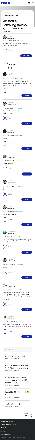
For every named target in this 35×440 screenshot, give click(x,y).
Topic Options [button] (29, 17)
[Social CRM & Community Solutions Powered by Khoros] (28, 415)
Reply (27, 96)
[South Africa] (5, 3)
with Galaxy (19, 40)
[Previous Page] (5, 68)
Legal (3, 431)
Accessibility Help (7, 421)
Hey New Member (12, 404)
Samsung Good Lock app (14, 356)
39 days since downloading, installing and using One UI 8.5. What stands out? (17, 380)
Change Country (6, 434)
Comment (26, 56)
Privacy (3, 428)
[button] (29, 36)
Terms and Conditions (8, 424)
